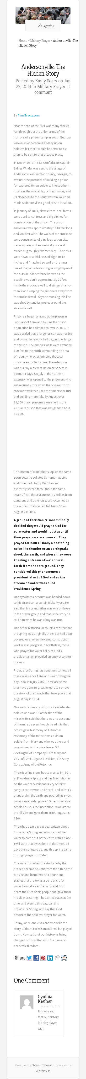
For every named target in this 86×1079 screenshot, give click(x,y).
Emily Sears (46, 81)
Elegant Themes (42, 1065)
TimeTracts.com (29, 115)
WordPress (43, 1071)
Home (23, 40)
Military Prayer (40, 40)
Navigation (46, 25)
